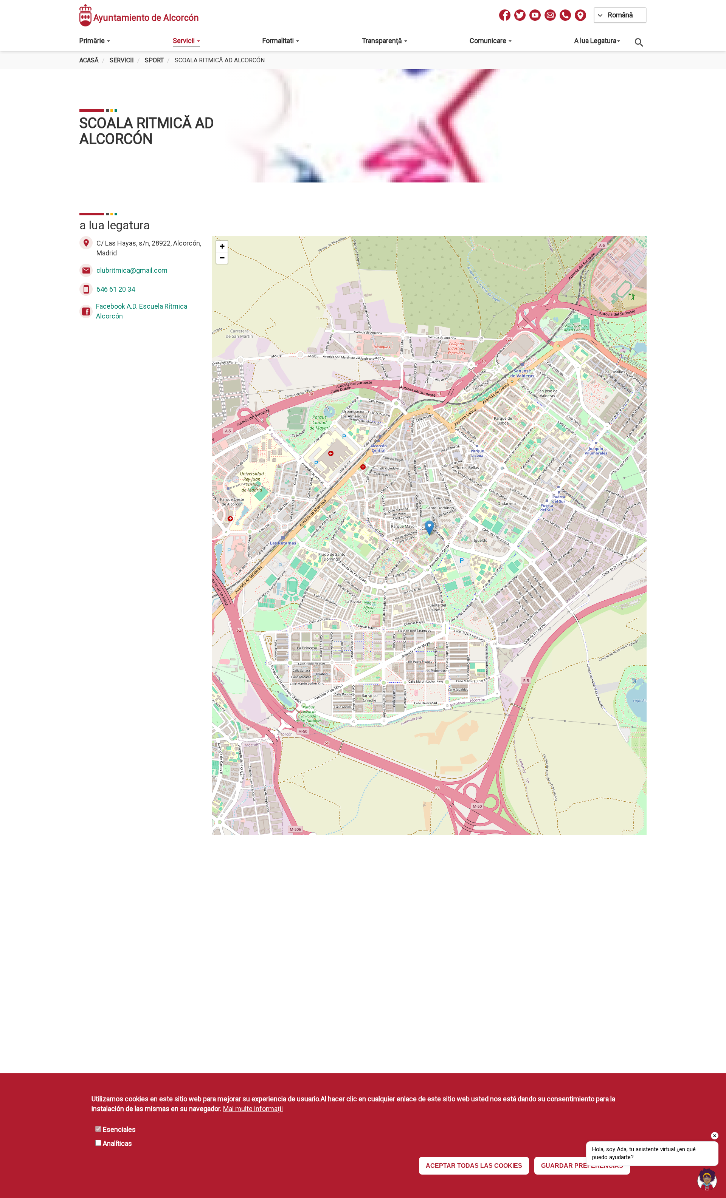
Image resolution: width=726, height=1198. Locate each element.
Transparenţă (382, 41)
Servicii (184, 41)
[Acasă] (85, 15)
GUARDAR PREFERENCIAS (582, 1165)
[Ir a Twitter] (520, 15)
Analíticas (117, 1143)
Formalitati (278, 41)
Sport (154, 60)
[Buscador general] (639, 42)
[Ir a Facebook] (504, 15)
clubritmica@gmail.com (132, 270)
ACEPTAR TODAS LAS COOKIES (474, 1165)
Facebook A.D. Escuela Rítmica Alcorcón (141, 311)
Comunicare (489, 41)
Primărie (92, 41)
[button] (429, 528)
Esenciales (119, 1129)
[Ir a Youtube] (535, 15)
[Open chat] (707, 1179)
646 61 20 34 (115, 289)
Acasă (89, 60)
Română (620, 15)
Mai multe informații (253, 1109)
